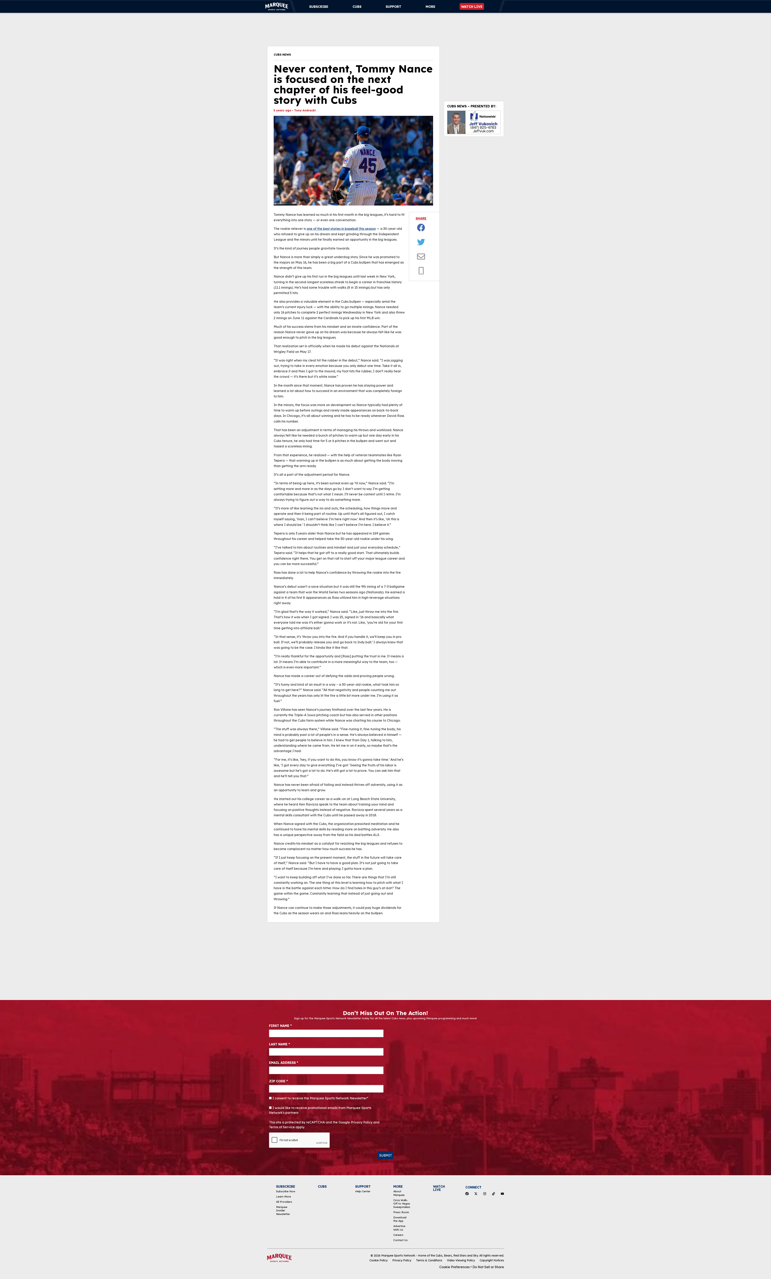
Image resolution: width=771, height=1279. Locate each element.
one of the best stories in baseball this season (341, 229)
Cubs (357, 7)
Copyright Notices (492, 1260)
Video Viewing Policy (461, 1260)
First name (280, 1026)
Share (421, 218)
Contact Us (400, 1240)
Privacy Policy (401, 1260)
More (430, 7)
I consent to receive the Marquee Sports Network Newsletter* (320, 1098)
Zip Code (278, 1081)
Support (393, 7)
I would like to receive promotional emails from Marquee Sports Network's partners (320, 1110)
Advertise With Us (399, 1227)
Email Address (283, 1063)
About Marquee (399, 1193)
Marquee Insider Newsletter (283, 1210)
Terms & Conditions (429, 1260)
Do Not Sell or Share (488, 1267)
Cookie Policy (378, 1260)
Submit (385, 1155)
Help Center (362, 1191)
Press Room (401, 1212)
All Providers (284, 1201)
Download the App (399, 1219)
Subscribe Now (285, 1191)
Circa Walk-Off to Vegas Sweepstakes (401, 1204)
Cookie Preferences (454, 1267)
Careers (398, 1234)
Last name (279, 1044)
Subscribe (318, 7)
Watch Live (471, 7)
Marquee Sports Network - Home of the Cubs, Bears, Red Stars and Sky (429, 1255)
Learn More (283, 1196)
